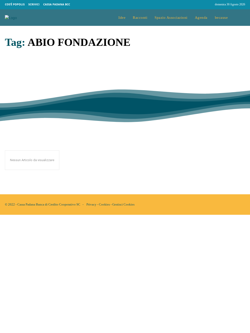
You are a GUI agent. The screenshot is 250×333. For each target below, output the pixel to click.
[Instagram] (209, 4)
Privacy (91, 204)
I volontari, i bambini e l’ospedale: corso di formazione (55, 82)
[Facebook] (199, 4)
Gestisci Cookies (123, 204)
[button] (240, 18)
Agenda (10, 95)
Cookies (104, 204)
